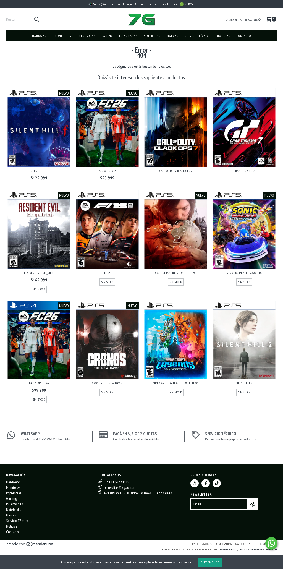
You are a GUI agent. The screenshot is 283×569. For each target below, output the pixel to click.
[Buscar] (36, 19)
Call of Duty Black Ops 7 (175, 171)
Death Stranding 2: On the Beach (176, 273)
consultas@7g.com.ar (120, 487)
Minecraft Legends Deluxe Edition (176, 383)
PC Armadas (128, 36)
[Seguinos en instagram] (194, 483)
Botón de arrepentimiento (258, 549)
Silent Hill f (38, 171)
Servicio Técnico (198, 36)
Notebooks (152, 36)
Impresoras (86, 36)
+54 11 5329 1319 (117, 481)
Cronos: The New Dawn (107, 383)
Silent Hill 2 (244, 383)
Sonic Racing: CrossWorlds (244, 273)
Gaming (107, 36)
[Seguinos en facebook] (205, 483)
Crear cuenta (234, 20)
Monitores (62, 36)
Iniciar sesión (253, 20)
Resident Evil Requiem (39, 273)
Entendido (210, 562)
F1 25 (107, 273)
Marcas (172, 36)
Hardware (40, 36)
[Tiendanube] (30, 546)
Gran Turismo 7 (244, 171)
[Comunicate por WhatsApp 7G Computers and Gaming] (271, 543)
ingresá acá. (227, 549)
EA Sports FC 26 (107, 171)
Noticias (223, 36)
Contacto (244, 36)
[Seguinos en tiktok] (217, 483)
